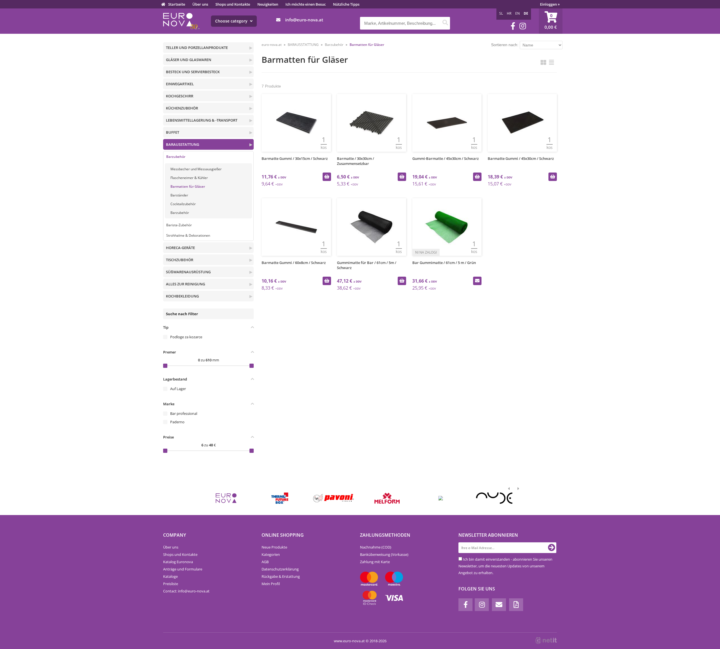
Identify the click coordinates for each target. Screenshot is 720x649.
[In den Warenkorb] (327, 177)
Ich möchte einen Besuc (305, 4)
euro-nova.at (272, 44)
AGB (265, 561)
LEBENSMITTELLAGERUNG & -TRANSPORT (201, 120)
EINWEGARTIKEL (180, 83)
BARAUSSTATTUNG (182, 144)
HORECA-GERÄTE (180, 247)
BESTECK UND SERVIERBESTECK (193, 71)
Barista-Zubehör (179, 225)
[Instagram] (522, 26)
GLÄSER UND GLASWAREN (188, 59)
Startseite (176, 4)
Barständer (179, 195)
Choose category (232, 21)
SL (501, 13)
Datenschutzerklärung (280, 569)
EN (517, 13)
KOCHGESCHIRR (179, 96)
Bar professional (183, 413)
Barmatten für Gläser (187, 186)
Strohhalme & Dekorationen (188, 235)
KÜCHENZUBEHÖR (182, 108)
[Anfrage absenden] (477, 281)
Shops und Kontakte (232, 4)
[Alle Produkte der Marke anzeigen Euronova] (226, 498)
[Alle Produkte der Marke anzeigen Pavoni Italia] (333, 498)
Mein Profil (271, 583)
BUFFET (172, 132)
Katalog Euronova (178, 561)
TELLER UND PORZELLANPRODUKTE (197, 47)
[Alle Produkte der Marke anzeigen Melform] (387, 498)
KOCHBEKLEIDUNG (182, 296)
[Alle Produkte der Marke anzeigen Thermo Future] (279, 498)
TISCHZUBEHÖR (179, 259)
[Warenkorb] (550, 21)
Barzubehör (175, 156)
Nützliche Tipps (346, 4)
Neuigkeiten (267, 4)
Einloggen (550, 4)
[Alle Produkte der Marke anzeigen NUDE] (494, 498)
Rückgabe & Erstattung (281, 576)
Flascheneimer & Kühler (189, 177)
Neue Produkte (274, 547)
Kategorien (271, 554)
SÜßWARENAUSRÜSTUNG (188, 271)
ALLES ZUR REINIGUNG (185, 284)
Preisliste (170, 583)
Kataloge (170, 576)
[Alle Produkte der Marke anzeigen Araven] (440, 498)
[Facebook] (513, 26)
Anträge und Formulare (182, 569)
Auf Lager (178, 388)
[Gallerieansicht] (543, 62)
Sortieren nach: (504, 44)
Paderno (177, 421)
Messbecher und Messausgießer (196, 169)
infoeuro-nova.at (304, 20)
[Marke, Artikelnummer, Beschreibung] (445, 23)
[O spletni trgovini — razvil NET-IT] (546, 640)
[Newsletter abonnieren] (551, 547)
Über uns (200, 4)
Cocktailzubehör (183, 204)
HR (509, 13)
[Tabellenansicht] (551, 62)
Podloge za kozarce (186, 336)
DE (526, 13)
